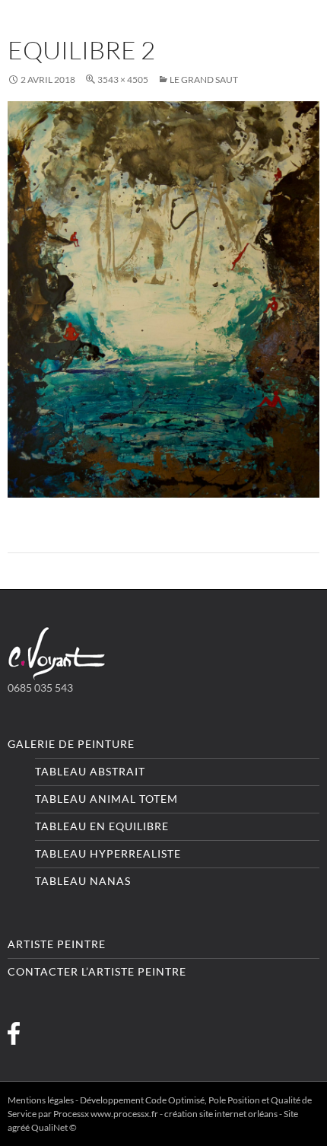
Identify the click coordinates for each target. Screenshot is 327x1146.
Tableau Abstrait (90, 771)
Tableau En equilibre (102, 826)
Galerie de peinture (71, 743)
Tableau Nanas (83, 880)
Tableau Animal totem (106, 798)
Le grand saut (204, 79)
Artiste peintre (57, 943)
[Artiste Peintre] (57, 652)
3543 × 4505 (122, 79)
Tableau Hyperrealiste (108, 853)
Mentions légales (41, 1100)
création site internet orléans (221, 1113)
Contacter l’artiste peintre (97, 971)
